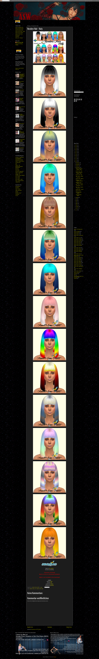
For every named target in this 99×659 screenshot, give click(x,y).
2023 (76, 149)
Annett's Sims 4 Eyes (77, 242)
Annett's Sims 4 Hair (40, 588)
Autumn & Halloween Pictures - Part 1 (79, 173)
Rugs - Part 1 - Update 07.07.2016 (79, 187)
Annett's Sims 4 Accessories (78, 235)
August (77, 197)
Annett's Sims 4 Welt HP (19, 32)
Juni (76, 200)
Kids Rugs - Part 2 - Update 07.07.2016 (79, 180)
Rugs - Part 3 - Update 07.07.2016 (79, 177)
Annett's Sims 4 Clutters (78, 238)
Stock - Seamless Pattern (19, 180)
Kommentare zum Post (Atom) (36, 629)
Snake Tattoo (22, 123)
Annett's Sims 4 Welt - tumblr (20, 31)
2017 (76, 158)
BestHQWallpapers (18, 158)
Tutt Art (16, 195)
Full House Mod (17, 162)
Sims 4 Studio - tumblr (19, 179)
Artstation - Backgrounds (19, 157)
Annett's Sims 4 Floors (77, 244)
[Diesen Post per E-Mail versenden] (45, 587)
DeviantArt (17, 187)
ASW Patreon (17, 35)
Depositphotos (17, 186)
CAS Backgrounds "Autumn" (78, 193)
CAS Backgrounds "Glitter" (78, 195)
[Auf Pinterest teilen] (48, 587)
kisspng (16, 191)
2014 (76, 209)
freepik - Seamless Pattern (19, 161)
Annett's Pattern (76, 232)
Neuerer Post (30, 627)
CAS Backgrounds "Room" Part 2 (22, 132)
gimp (16, 163)
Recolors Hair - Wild (79, 174)
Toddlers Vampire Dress (22, 115)
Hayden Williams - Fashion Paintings (22, 140)
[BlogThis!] (46, 587)
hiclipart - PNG (17, 165)
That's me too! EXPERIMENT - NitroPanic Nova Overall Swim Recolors (22, 76)
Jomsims (52, 585)
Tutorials (75, 278)
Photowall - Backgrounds (19, 171)
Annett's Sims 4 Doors (77, 241)
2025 (76, 146)
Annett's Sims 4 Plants (77, 258)
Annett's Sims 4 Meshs (77, 250)
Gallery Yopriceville (18, 190)
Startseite (49, 627)
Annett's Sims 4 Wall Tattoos (78, 266)
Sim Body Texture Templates (20, 175)
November (78, 164)
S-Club (51, 581)
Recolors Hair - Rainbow (79, 178)
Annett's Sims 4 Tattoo (77, 262)
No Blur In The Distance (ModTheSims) (19, 167)
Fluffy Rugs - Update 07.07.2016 (22, 99)
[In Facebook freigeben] (47, 587)
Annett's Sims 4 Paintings (78, 251)
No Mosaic (17, 168)
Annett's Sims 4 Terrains (78, 265)
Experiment (17, 36)
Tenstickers (17, 194)
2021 (76, 152)
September (78, 167)
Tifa (51, 582)
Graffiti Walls (22, 147)
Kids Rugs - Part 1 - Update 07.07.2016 (79, 183)
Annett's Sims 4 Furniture (78, 245)
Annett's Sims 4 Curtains (78, 240)
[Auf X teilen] (46, 587)
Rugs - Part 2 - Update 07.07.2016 (79, 185)
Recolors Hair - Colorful (79, 189)
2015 (76, 161)
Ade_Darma (51, 568)
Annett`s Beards (76, 272)
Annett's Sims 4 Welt (19, 42)
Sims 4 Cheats (17, 176)
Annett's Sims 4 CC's (33, 588)
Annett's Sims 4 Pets (77, 253)
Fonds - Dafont (17, 189)
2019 (76, 155)
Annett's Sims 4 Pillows (77, 257)
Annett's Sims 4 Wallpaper (78, 268)
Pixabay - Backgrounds (19, 172)
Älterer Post (69, 627)
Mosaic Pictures (78, 190)
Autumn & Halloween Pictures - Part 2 (79, 169)
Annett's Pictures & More (19, 28)
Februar (77, 206)
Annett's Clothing (77, 231)
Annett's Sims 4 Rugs (77, 261)
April (77, 203)
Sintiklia (51, 584)
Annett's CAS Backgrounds (78, 229)
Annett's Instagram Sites (19, 27)
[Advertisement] (79, 40)
